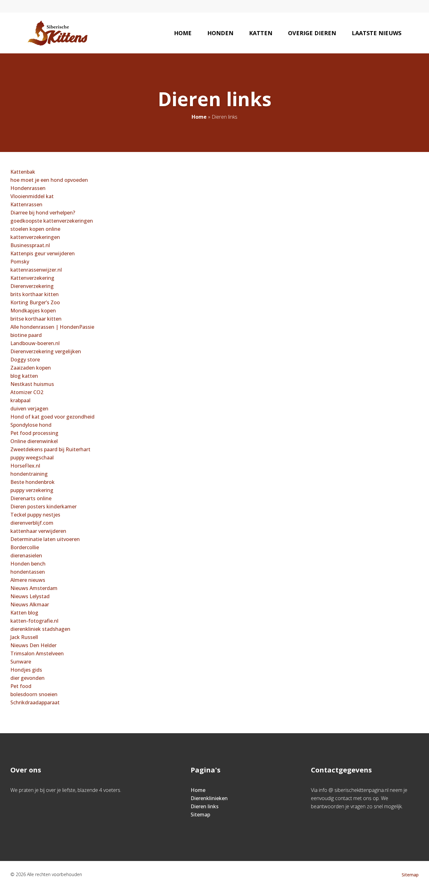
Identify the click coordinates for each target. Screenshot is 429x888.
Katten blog (24, 612)
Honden (220, 33)
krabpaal (20, 400)
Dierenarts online (31, 498)
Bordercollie (24, 547)
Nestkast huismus (32, 384)
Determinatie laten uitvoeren (45, 539)
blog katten (24, 375)
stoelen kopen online (35, 228)
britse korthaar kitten (36, 318)
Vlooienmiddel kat (32, 196)
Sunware (20, 661)
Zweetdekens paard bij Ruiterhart (50, 449)
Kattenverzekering (32, 277)
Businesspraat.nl (30, 245)
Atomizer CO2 (26, 392)
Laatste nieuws (376, 33)
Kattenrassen (26, 204)
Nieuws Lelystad (30, 596)
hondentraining (29, 473)
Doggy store (25, 359)
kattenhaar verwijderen (38, 531)
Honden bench (28, 563)
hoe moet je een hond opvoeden (49, 179)
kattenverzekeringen (35, 237)
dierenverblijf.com (31, 522)
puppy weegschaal (32, 457)
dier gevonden (27, 677)
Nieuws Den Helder (33, 645)
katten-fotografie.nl (34, 620)
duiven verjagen (29, 408)
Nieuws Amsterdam (33, 588)
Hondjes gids (26, 669)
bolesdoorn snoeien (33, 694)
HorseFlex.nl (25, 465)
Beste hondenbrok (32, 482)
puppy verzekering (31, 490)
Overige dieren (312, 33)
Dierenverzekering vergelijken (45, 351)
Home (183, 33)
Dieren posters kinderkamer (43, 506)
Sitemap (200, 814)
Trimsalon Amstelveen (37, 653)
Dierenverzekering (32, 286)
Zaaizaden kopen (30, 367)
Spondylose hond (31, 424)
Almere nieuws (27, 580)
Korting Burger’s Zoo (35, 302)
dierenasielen (26, 555)
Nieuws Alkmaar (29, 604)
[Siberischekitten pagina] (58, 33)
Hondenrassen (28, 188)
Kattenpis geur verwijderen (42, 253)
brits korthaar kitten (34, 294)
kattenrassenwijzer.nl (36, 269)
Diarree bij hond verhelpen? (42, 212)
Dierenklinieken (209, 798)
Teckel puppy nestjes (35, 514)
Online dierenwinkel (34, 441)
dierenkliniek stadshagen (40, 628)
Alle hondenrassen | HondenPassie (52, 326)
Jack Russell (24, 637)
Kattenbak (22, 171)
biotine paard (26, 335)
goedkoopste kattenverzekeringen (51, 220)
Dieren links (205, 806)
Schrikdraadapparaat (35, 702)
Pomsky (19, 261)
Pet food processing (34, 433)
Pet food (20, 686)
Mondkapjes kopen (33, 310)
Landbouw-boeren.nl (35, 343)
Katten (260, 33)
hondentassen (27, 571)
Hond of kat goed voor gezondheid (52, 416)
